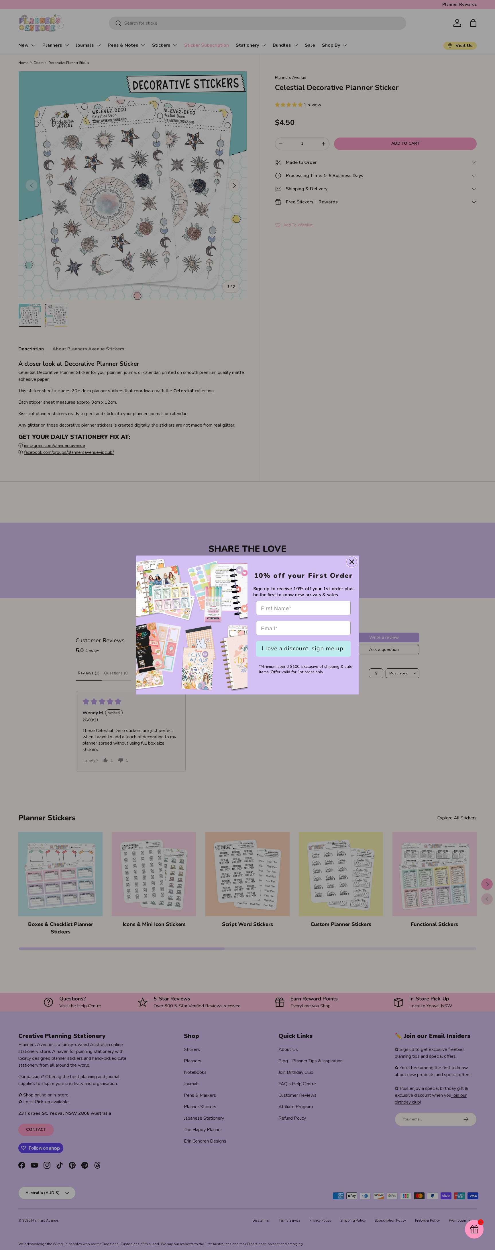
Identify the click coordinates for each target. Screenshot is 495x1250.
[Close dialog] (352, 562)
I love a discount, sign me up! (303, 648)
